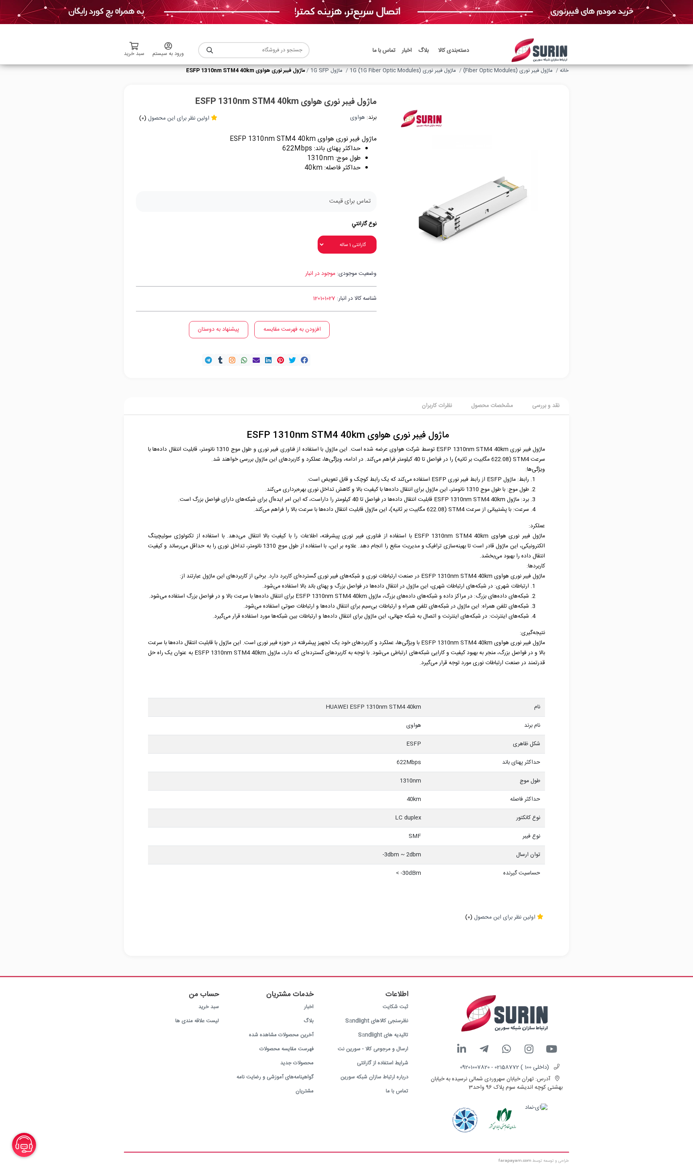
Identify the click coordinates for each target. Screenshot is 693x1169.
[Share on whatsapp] (244, 360)
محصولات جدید (297, 1063)
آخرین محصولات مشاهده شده (281, 1035)
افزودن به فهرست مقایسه (292, 329)
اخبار (309, 1006)
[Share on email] (256, 360)
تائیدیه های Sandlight (383, 1035)
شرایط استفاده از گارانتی (382, 1063)
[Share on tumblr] (220, 360)
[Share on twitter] (292, 360)
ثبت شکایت (395, 1006)
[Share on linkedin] (268, 360)
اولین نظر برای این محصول (178, 118)
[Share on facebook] (304, 360)
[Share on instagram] (232, 360)
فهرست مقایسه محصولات (286, 1049)
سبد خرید (209, 1006)
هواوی (357, 117)
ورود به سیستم (168, 53)
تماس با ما (397, 1091)
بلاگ (309, 1021)
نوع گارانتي (364, 224)
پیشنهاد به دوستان (218, 329)
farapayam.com (514, 1161)
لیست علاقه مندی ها (197, 1021)
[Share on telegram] (208, 360)
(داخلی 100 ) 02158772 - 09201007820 (504, 1067)
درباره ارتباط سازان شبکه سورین (374, 1077)
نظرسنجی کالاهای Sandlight (376, 1021)
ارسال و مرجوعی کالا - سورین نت (373, 1049)
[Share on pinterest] (280, 360)
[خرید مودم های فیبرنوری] (346, 12)
